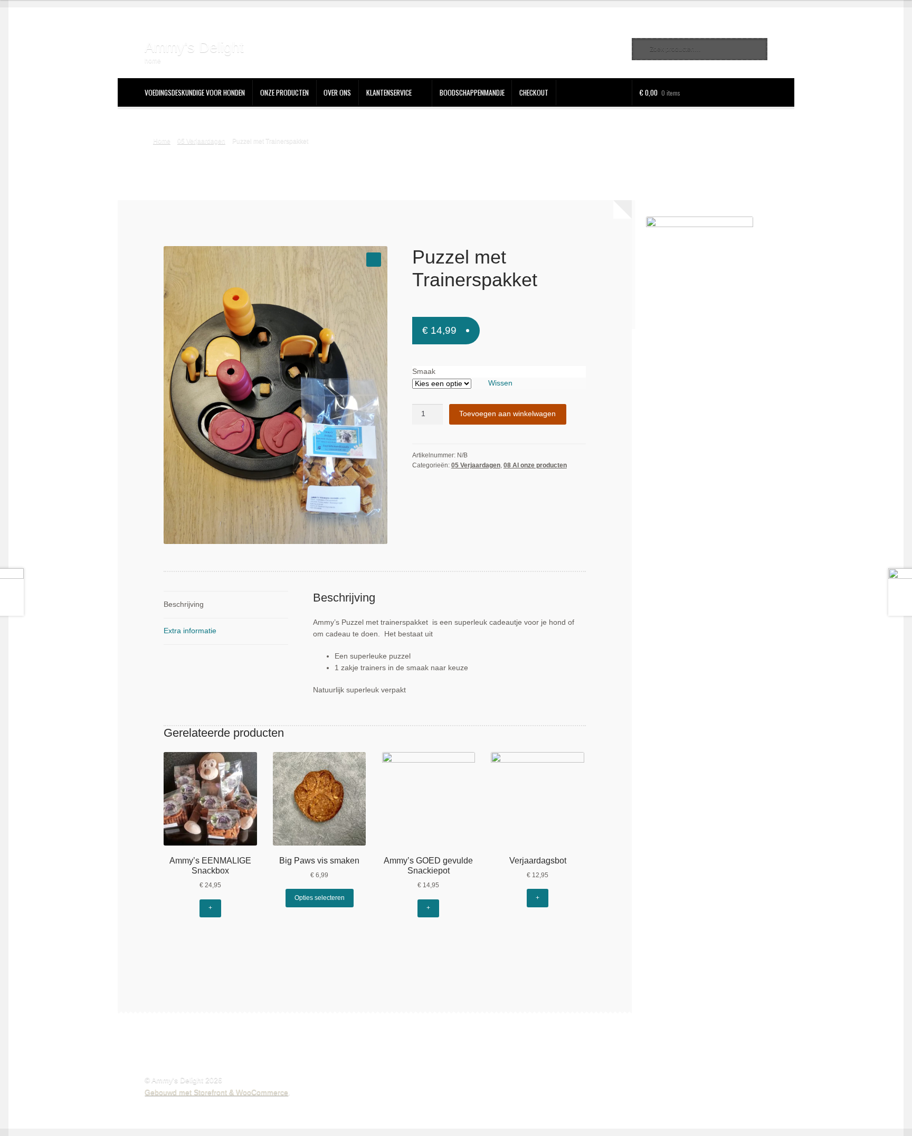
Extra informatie (190, 631)
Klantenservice (389, 92)
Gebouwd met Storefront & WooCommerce (216, 1092)
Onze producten (284, 92)
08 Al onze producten (535, 465)
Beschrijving (184, 604)
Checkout (533, 92)
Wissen (500, 383)
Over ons (337, 92)
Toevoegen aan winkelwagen (507, 414)
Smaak (423, 371)
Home (161, 141)
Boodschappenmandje (472, 92)
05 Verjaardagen (201, 141)
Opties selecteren (319, 898)
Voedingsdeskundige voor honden (195, 92)
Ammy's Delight (194, 47)
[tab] (226, 605)
